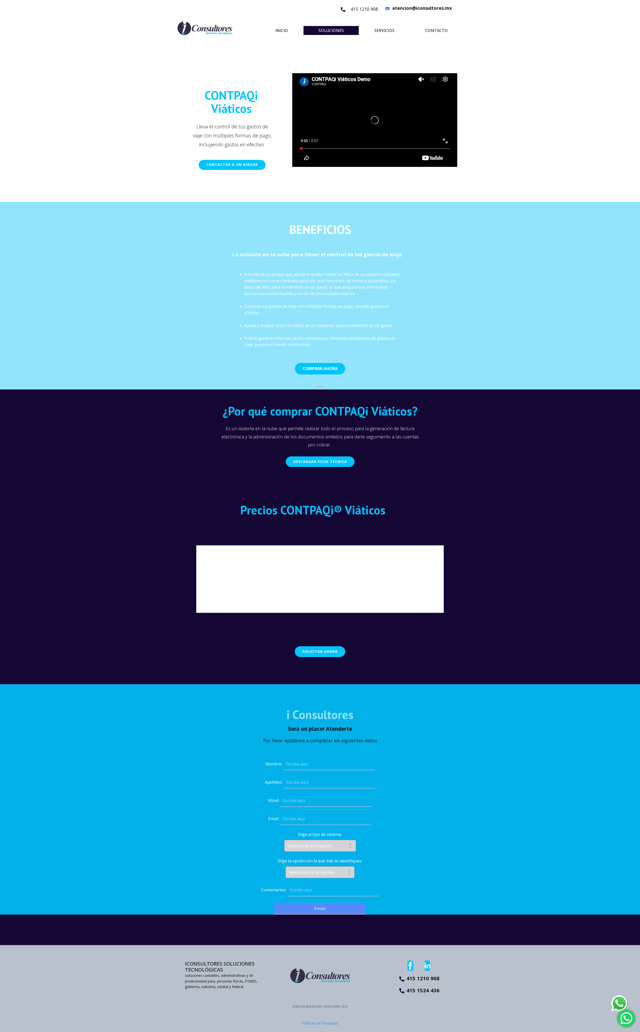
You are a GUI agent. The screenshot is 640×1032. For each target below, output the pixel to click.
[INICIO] (205, 28)
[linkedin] (426, 965)
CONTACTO (436, 30)
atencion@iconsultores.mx (421, 8)
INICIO (281, 30)
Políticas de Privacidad (320, 1023)
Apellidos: (273, 782)
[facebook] (409, 965)
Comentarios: (273, 890)
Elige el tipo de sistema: (320, 834)
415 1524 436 (423, 990)
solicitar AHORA (320, 651)
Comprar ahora (320, 368)
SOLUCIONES (331, 30)
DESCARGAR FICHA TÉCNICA (320, 461)
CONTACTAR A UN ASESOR (232, 164)
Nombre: (274, 764)
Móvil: (273, 800)
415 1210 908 (364, 9)
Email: (273, 818)
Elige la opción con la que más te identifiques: (320, 861)
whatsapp (619, 999)
